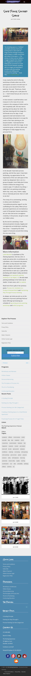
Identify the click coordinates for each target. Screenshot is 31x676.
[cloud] (16, 661)
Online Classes (6, 375)
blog (9, 440)
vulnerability (19, 463)
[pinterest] (13, 656)
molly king (11, 452)
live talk (9, 449)
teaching (23, 460)
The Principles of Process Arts (10, 383)
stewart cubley (12, 460)
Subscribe (4, 331)
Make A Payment (6, 335)
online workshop (5, 455)
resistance (4, 457)
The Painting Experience (13, 667)
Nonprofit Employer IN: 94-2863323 (12, 650)
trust (11, 463)
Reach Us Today (7, 635)
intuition (16, 446)
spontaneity (4, 460)
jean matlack (22, 446)
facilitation (20, 443)
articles (23, 437)
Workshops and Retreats (9, 371)
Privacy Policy (5, 327)
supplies (18, 460)
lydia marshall (16, 449)
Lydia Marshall (7, 254)
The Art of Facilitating (8, 387)
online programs (18, 305)
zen (13, 466)
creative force (5, 443)
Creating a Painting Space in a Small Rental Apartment (14, 413)
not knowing (17, 452)
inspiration (11, 446)
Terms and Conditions (7, 323)
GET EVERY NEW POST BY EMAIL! (15, 350)
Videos (4, 431)
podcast (19, 455)
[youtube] (24, 656)
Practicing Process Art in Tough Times (13, 419)
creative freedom (12, 443)
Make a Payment (6, 673)
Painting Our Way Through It (10, 403)
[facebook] (7, 656)
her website (22, 282)
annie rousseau (17, 437)
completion (17, 440)
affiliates (10, 437)
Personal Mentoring (7, 379)
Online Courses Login (7, 339)
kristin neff (4, 449)
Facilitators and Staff (8, 647)
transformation (5, 463)
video (15, 463)
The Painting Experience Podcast (12, 426)
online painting (24, 452)
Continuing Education (8, 391)
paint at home (13, 455)
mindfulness (4, 452)
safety (9, 457)
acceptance (4, 437)
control (22, 440)
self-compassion (15, 457)
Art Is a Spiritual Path (13, 75)
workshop (9, 466)
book (12, 440)
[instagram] (19, 656)
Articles (18, 19)
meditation (22, 449)
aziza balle (4, 440)
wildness (4, 466)
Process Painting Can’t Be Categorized (13, 407)
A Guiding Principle (7, 398)
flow (24, 443)
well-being (26, 463)
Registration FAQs (6, 343)
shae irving (22, 457)
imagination (4, 446)
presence (25, 455)
